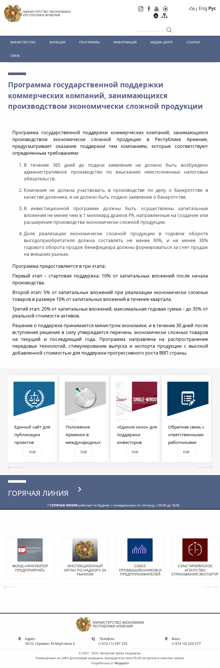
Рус (212, 8)
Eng (203, 8)
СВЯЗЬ (15, 55)
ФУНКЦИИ (57, 42)
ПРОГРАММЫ (89, 42)
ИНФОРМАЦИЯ (125, 42)
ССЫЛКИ (193, 42)
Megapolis (122, 663)
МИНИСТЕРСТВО (23, 42)
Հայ (193, 8)
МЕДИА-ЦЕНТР (161, 42)
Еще (32, 452)
